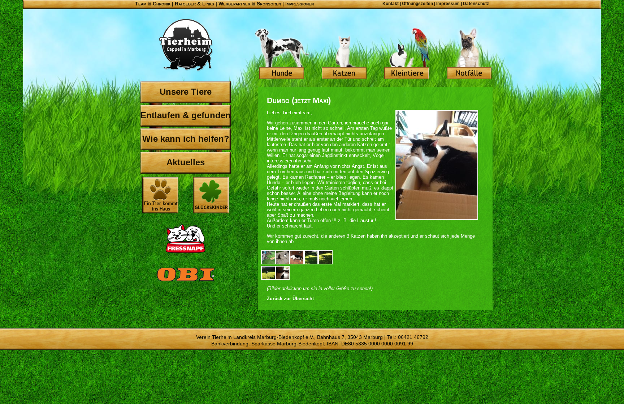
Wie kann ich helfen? (185, 139)
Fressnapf (185, 238)
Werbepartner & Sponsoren (249, 4)
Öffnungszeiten (417, 3)
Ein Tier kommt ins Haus (160, 195)
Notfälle (469, 54)
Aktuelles (185, 162)
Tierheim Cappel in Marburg (186, 45)
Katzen (344, 54)
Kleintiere (407, 54)
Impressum (448, 3)
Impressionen (299, 4)
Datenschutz (476, 3)
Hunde (282, 54)
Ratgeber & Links (194, 4)
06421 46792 (413, 337)
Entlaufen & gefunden (185, 115)
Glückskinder (211, 196)
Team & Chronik (152, 4)
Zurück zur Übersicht (290, 298)
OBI (185, 282)
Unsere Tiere (186, 92)
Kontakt (390, 3)
